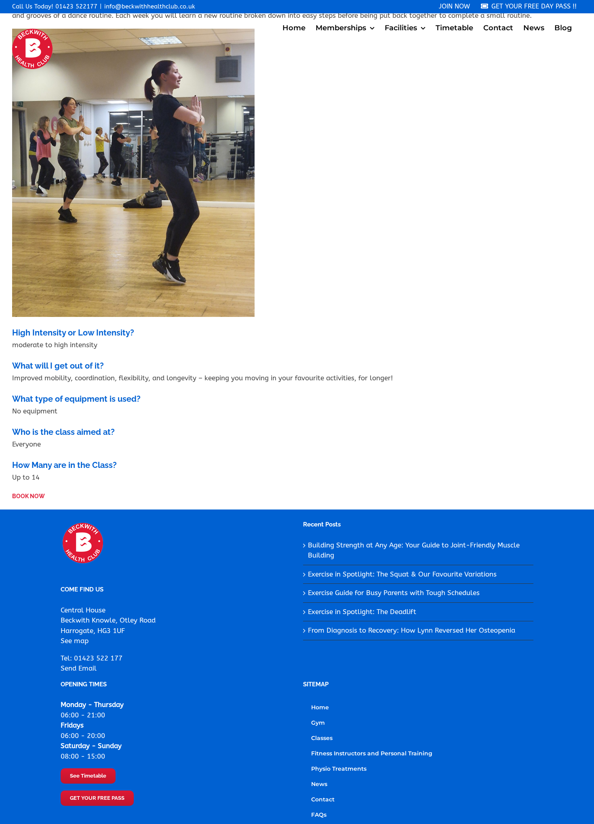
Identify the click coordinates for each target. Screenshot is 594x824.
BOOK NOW (28, 496)
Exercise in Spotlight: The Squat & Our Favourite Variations (402, 574)
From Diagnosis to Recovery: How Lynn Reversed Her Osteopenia (411, 630)
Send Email (79, 668)
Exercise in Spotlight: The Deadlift (362, 612)
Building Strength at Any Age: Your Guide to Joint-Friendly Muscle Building (414, 550)
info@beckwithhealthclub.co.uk (149, 6)
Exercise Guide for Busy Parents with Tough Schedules (394, 593)
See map (74, 641)
